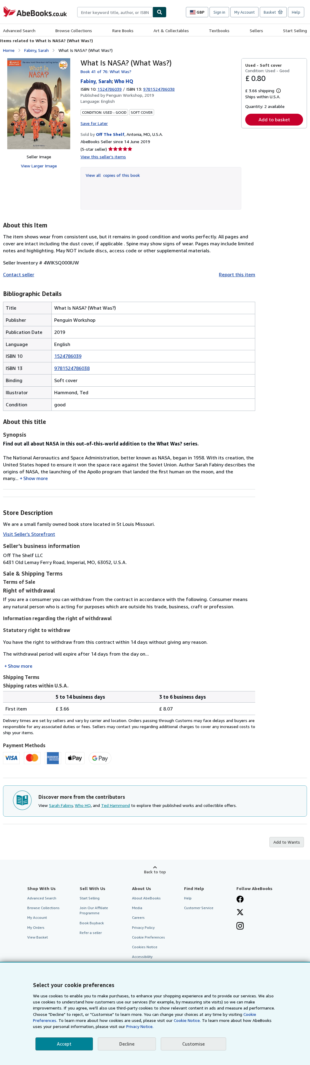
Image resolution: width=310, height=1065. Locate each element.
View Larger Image (39, 165)
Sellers (256, 30)
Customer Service (198, 907)
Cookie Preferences (148, 937)
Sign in (219, 12)
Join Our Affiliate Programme (94, 910)
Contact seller (18, 274)
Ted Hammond (115, 805)
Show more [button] (35, 478)
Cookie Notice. (187, 1020)
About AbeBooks (146, 898)
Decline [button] (126, 1044)
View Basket (37, 937)
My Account (244, 12)
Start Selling (295, 30)
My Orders (36, 927)
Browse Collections (73, 30)
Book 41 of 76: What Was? (106, 71)
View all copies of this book (113, 175)
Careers (138, 917)
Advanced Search (19, 30)
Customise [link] (193, 1044)
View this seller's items (103, 156)
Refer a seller (91, 932)
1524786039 (109, 89)
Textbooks (219, 30)
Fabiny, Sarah (36, 50)
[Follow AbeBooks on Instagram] (240, 926)
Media (137, 907)
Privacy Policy (143, 927)
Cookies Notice (144, 947)
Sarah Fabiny (61, 805)
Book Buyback (92, 923)
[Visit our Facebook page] (240, 899)
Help (296, 12)
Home (9, 50)
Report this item (237, 274)
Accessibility (142, 956)
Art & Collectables (171, 30)
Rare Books (123, 30)
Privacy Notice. (139, 1026)
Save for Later (94, 123)
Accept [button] (64, 1044)
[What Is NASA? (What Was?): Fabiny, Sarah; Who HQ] (38, 103)
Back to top (155, 871)
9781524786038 (72, 368)
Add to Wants (286, 842)
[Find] (159, 12)
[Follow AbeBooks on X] (240, 913)
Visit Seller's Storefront (29, 534)
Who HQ (123, 81)
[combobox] (115, 12)
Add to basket (274, 119)
